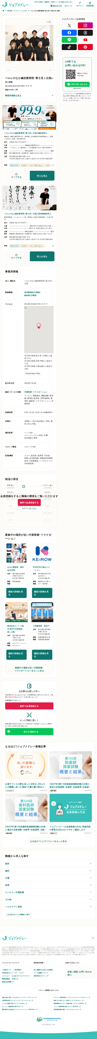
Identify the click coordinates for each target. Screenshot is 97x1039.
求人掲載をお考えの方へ (66, 2)
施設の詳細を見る (17, 593)
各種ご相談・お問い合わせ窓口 (79, 973)
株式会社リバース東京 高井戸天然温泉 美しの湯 (15, 629)
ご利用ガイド (54, 2)
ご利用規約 (17, 970)
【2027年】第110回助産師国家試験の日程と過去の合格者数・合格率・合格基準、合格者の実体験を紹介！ (70, 785)
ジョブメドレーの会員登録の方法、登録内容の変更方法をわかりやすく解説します (70, 828)
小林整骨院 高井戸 (41, 626)
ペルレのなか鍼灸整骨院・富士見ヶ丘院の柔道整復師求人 (27, 213)
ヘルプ (21, 973)
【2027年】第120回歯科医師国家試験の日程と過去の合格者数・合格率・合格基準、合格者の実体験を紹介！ (26, 828)
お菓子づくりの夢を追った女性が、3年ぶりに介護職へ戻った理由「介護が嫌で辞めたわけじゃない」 (25, 785)
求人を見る (42, 175)
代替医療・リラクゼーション (35, 392)
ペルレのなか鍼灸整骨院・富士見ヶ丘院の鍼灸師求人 (25, 133)
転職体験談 (6, 979)
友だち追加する (31, 731)
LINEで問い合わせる (79, 84)
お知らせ (15, 979)
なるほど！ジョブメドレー (21, 976)
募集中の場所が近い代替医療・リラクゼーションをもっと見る (29, 669)
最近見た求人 (58, 6)
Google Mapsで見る (33, 373)
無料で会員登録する (29, 502)
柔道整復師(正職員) (32, 292)
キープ (69, 6)
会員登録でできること (13, 700)
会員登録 (90, 5)
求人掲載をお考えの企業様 (43, 970)
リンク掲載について (41, 973)
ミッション (6, 976)
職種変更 (47, 2)
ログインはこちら (29, 508)
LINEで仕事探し (39, 2)
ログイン (80, 5)
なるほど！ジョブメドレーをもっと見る (48, 841)
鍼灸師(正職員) (30, 295)
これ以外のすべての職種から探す (18, 914)
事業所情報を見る (13, 95)
